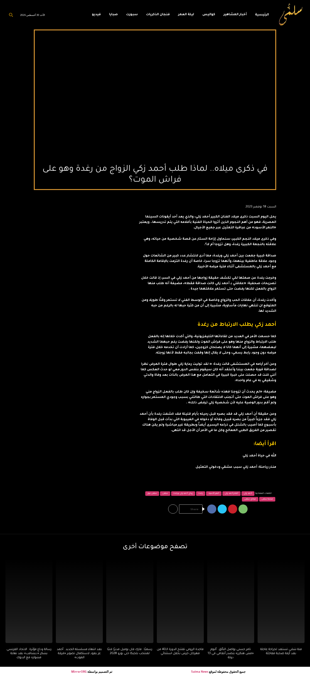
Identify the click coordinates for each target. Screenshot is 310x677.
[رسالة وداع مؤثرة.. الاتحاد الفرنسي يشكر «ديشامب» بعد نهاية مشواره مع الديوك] (28, 600)
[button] (10, 14)
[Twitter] (222, 509)
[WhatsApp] (243, 509)
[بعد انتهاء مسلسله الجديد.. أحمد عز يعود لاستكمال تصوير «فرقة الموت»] (79, 600)
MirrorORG (79, 672)
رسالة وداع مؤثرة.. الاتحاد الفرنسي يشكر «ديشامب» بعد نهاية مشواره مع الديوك (29, 653)
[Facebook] (211, 509)
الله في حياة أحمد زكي (259, 456)
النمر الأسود (213, 493)
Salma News (199, 672)
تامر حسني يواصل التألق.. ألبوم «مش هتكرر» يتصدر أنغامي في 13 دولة (231, 653)
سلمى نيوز (152, 493)
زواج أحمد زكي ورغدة (183, 493)
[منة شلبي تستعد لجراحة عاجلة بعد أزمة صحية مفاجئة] (281, 600)
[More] (173, 509)
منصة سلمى (267, 499)
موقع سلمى (250, 499)
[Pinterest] (232, 509)
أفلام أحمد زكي (231, 493)
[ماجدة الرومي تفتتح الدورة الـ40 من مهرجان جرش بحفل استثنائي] (180, 600)
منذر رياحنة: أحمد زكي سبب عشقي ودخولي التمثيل (236, 467)
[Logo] (291, 14)
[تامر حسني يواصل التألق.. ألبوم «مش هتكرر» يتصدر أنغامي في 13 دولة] (230, 600)
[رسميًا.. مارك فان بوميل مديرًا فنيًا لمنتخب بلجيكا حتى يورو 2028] (129, 600)
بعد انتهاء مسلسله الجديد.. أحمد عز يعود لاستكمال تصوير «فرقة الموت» (79, 653)
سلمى (165, 493)
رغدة (200, 493)
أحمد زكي (248, 493)
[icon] (80, 15)
